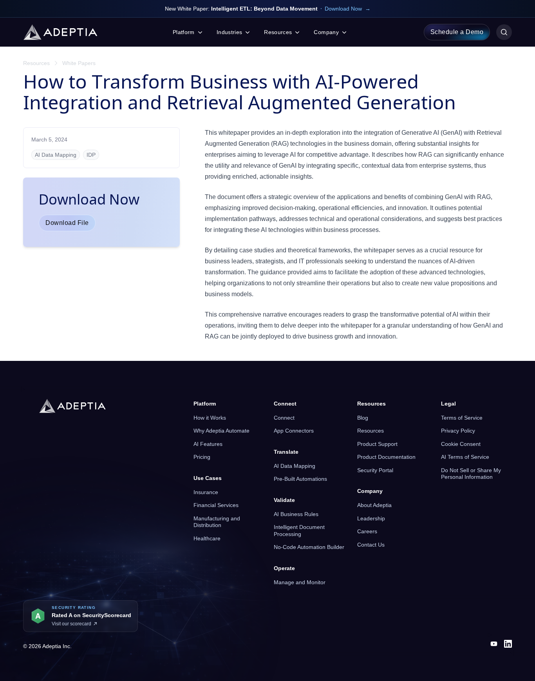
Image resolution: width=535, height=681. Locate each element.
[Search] (504, 32)
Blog (362, 418)
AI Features (207, 444)
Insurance (205, 492)
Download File (67, 222)
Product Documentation (386, 457)
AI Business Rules (296, 514)
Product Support (377, 444)
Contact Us (371, 545)
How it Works (209, 418)
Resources (36, 63)
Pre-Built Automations (300, 479)
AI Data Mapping (294, 466)
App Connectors (294, 430)
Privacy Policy (458, 430)
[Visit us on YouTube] (494, 644)
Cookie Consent (461, 444)
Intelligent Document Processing (299, 530)
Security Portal (375, 470)
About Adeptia (374, 505)
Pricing (201, 457)
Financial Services (216, 505)
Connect (284, 418)
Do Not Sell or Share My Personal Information (471, 473)
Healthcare (207, 538)
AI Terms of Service (465, 457)
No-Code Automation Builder (309, 547)
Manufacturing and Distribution (216, 522)
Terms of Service (462, 418)
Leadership (371, 518)
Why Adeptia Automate (221, 430)
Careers (367, 531)
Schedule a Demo (457, 32)
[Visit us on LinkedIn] (508, 644)
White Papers (79, 63)
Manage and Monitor (299, 582)
